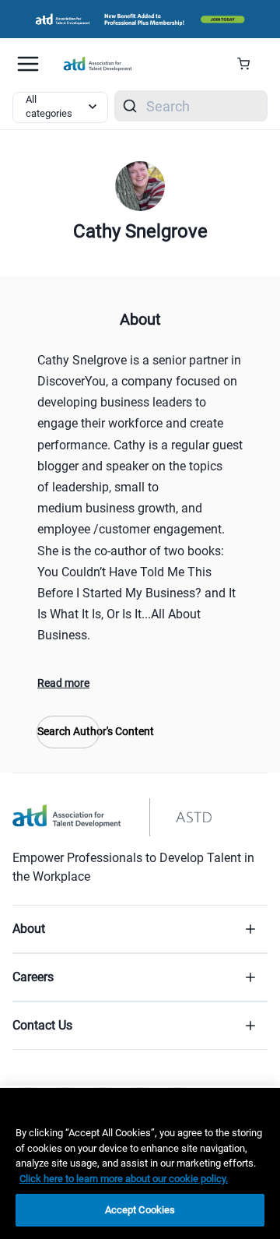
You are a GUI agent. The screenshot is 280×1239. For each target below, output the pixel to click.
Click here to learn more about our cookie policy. (123, 1178)
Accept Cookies (140, 1210)
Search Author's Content (68, 731)
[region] (140, 1163)
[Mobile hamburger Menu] (28, 63)
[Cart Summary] (249, 63)
